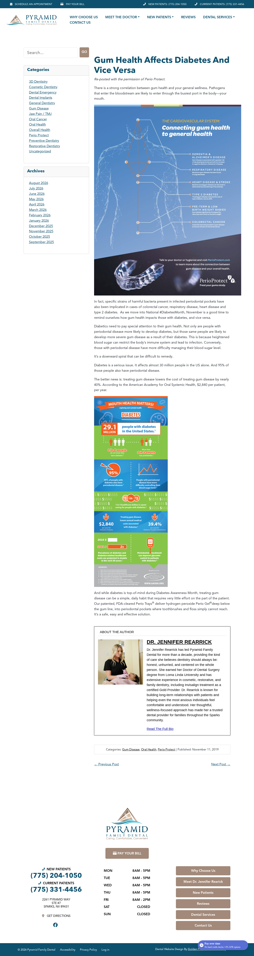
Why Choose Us (84, 17)
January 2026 (39, 221)
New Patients (159, 17)
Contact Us (80, 22)
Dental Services (217, 17)
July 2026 (36, 188)
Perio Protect (166, 749)
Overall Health (39, 130)
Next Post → (220, 764)
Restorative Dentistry (44, 146)
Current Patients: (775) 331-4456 (221, 4)
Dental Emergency (43, 92)
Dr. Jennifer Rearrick (179, 642)
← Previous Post (106, 764)
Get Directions (58, 916)
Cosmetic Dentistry (43, 87)
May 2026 (36, 199)
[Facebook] (56, 925)
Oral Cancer (38, 119)
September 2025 (41, 242)
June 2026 (37, 194)
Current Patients (56, 886)
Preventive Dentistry (44, 141)
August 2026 (38, 183)
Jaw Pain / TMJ (40, 114)
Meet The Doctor (121, 17)
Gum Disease (131, 749)
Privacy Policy (88, 949)
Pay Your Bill (74, 4)
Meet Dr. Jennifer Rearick (203, 882)
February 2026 (40, 215)
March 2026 (38, 210)
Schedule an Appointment (33, 4)
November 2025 (41, 231)
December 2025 (41, 226)
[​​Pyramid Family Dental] (30, 20)
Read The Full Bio (160, 729)
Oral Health (148, 749)
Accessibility (67, 949)
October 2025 (39, 237)
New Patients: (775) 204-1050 (167, 4)
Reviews (188, 17)
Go (84, 52)
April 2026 (36, 204)
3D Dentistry (38, 82)
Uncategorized (40, 151)
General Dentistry (42, 103)
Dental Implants (40, 98)
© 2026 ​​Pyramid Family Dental (36, 949)
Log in (105, 949)
